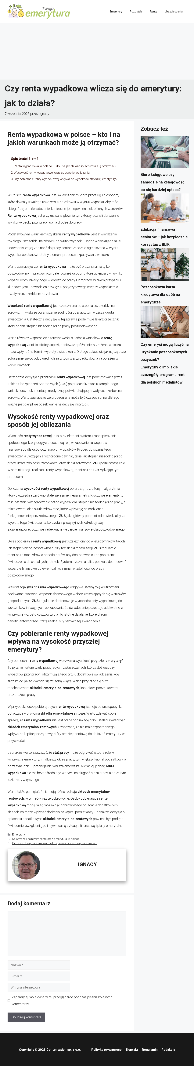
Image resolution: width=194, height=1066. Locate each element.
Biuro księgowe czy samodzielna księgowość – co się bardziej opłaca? (164, 182)
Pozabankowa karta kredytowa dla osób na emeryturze (160, 294)
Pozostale (136, 11)
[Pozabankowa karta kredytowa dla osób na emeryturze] (165, 265)
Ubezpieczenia (174, 11)
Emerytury (116, 11)
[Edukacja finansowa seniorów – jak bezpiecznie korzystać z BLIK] (165, 209)
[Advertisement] (97, 51)
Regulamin (150, 1049)
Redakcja (168, 1049)
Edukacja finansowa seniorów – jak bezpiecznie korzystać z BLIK (164, 237)
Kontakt (132, 1049)
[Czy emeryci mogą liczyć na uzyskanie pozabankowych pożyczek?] (165, 323)
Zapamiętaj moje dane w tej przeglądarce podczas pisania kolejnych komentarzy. (62, 1000)
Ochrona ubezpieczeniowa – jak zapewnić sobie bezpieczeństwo (54, 843)
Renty (153, 11)
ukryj (33, 159)
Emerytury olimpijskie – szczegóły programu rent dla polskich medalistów (163, 374)
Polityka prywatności (106, 1049)
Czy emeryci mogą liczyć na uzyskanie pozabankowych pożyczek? (165, 352)
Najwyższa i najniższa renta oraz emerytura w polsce (46, 839)
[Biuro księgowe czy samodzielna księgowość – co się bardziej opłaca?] (165, 153)
